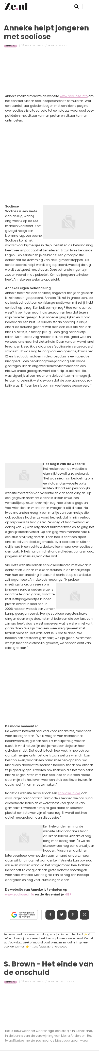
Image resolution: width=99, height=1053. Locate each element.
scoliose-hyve (69, 793)
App (84, 915)
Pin (73, 915)
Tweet (62, 915)
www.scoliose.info (74, 96)
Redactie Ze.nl (66, 981)
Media (10, 45)
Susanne (61, 45)
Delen (50, 915)
